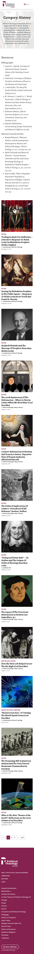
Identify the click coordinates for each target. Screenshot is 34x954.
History (3, 234)
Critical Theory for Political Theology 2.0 (16, 897)
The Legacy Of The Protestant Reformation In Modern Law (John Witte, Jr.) (14, 615)
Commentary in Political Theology (12, 247)
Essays (3, 903)
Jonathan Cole (7, 567)
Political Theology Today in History (13, 407)
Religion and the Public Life (11, 923)
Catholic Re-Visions (8, 894)
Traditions (5, 938)
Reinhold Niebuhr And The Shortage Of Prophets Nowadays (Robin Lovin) (16, 348)
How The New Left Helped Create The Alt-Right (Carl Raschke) (16, 665)
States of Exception (8, 929)
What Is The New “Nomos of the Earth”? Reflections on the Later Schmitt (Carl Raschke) (16, 818)
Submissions (5, 876)
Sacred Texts (6, 926)
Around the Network (8, 888)
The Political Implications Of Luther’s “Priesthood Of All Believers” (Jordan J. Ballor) (14, 508)
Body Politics (5, 661)
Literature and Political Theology (13, 912)
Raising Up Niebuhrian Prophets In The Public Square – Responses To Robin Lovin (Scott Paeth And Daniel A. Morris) (16, 295)
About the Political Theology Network (14, 872)
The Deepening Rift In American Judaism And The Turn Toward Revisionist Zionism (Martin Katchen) (16, 764)
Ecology (4, 900)
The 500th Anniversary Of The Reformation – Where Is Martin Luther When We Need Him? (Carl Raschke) (17, 401)
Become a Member (10, 947)
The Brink (4, 935)
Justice (3, 909)
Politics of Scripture (13, 710)
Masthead (4, 879)
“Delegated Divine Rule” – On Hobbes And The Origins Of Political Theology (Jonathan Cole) (14, 561)
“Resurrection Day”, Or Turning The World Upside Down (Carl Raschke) (16, 715)
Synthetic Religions (8, 932)
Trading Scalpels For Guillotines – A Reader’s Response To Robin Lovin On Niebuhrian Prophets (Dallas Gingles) (17, 241)
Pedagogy (5, 915)
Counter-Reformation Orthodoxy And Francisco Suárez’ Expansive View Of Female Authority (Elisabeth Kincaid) (16, 455)
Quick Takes (5, 920)
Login (3, 882)
